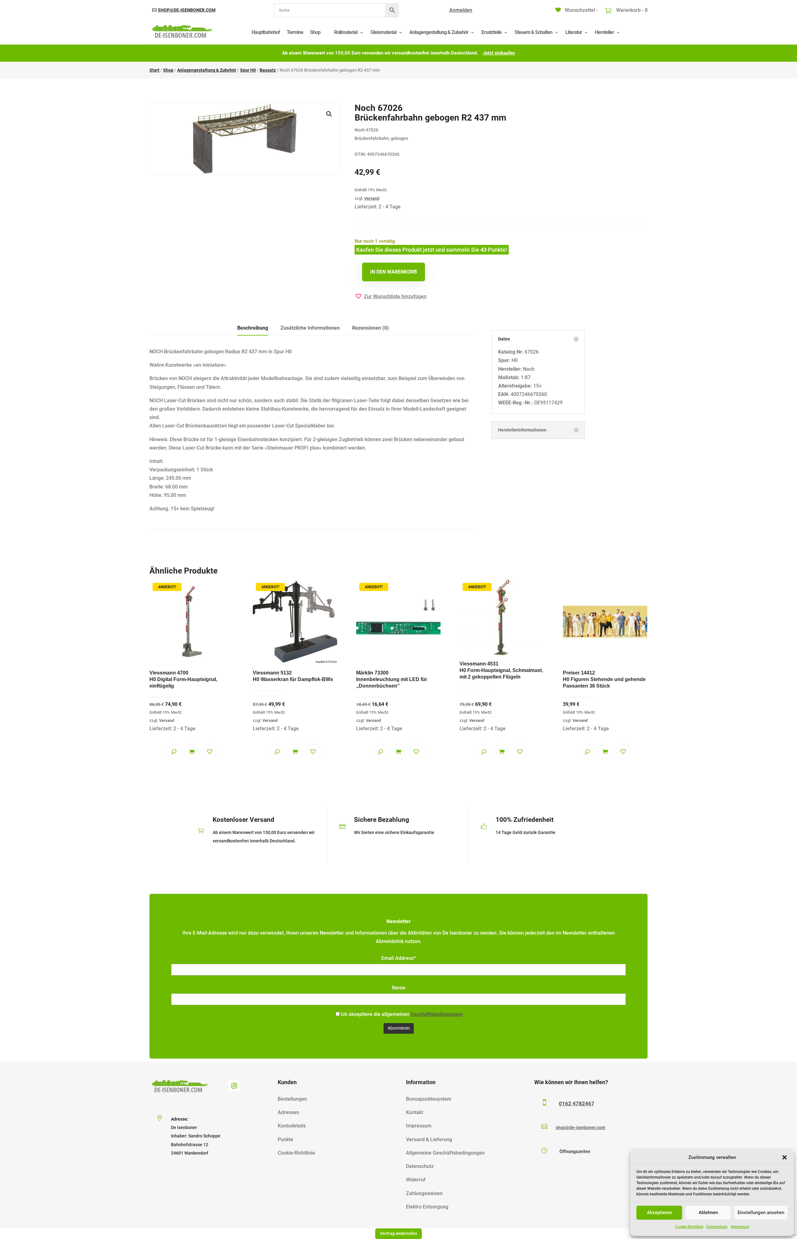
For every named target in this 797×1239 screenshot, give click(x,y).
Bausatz (268, 70)
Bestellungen (292, 1099)
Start (154, 70)
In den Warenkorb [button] (191, 751)
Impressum (740, 1227)
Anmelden (460, 10)
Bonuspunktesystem (428, 1099)
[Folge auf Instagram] (234, 1085)
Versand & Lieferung (429, 1139)
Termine (295, 32)
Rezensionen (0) (370, 328)
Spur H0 (248, 70)
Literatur (573, 32)
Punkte (285, 1139)
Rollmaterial (345, 32)
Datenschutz (717, 1227)
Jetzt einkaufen (499, 53)
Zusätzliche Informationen (310, 328)
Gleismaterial (383, 32)
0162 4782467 (576, 1103)
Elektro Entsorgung (427, 1207)
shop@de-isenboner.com (186, 9)
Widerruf (416, 1180)
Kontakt (414, 1112)
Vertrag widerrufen (398, 1233)
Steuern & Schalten (533, 32)
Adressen (288, 1112)
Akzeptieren (659, 1212)
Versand (371, 198)
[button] (784, 1157)
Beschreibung (252, 328)
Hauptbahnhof (266, 32)
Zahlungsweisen (424, 1193)
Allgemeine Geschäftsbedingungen (445, 1153)
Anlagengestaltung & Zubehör (438, 32)
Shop (315, 32)
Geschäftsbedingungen (437, 1014)
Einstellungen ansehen (761, 1212)
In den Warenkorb (393, 272)
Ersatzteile (491, 32)
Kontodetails (292, 1126)
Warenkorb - (631, 10)
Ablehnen (708, 1212)
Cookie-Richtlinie (689, 1227)
